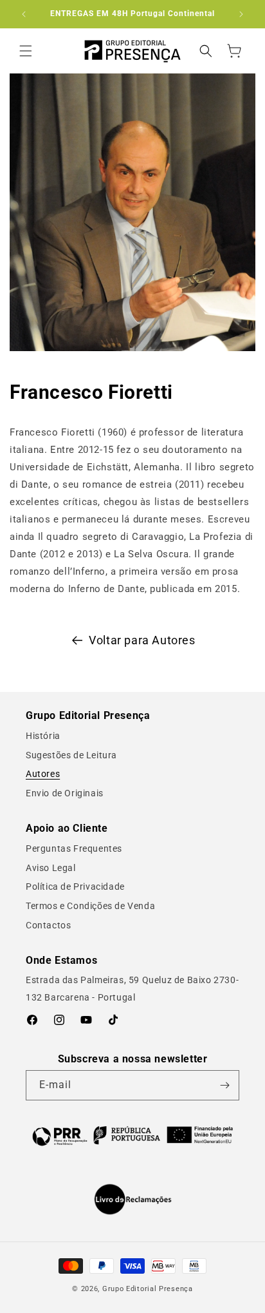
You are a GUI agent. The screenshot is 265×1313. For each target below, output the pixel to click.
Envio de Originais (65, 793)
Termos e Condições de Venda (90, 906)
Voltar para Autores (142, 640)
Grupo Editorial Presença (147, 1289)
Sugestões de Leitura (71, 755)
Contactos (48, 925)
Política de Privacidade (75, 886)
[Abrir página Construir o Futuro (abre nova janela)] (132, 1135)
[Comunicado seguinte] (241, 14)
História (43, 736)
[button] (26, 51)
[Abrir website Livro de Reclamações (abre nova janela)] (133, 1199)
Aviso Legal (51, 868)
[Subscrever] (224, 1085)
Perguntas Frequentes (74, 848)
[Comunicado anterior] (24, 14)
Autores (43, 774)
